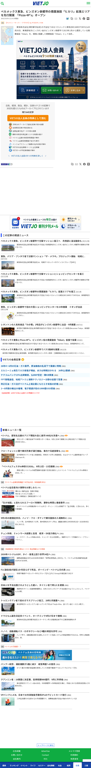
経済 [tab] (68, 765)
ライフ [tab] (33, 765)
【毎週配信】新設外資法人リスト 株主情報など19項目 (25, 549)
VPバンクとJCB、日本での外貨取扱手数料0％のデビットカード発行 (33, 694)
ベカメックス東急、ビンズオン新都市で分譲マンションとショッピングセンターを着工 (42, 273)
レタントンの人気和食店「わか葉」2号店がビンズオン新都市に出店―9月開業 (38, 324)
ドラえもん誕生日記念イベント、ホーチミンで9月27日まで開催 (31, 615)
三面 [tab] (86, 765)
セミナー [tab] (41, 765)
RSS (45, 758)
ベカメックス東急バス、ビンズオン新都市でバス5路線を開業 (30, 349)
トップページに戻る (46, 745)
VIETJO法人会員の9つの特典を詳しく (27, 155)
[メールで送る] (76, 18)
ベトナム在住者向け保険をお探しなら (19, 487)
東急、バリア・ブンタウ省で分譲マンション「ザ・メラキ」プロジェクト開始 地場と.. (43, 256)
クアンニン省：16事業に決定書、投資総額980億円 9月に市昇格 (32, 679)
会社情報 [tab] (50, 765)
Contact (45, 754)
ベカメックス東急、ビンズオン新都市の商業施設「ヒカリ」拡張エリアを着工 (38, 291)
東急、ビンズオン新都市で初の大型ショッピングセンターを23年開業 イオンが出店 (41, 306)
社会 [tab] (60, 765)
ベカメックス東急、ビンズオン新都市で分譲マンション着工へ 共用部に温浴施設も (41, 240)
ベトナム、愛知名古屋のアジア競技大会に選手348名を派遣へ (30, 435)
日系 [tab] (77, 765)
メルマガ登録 (74, 751)
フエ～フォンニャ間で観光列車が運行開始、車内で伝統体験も (31, 450)
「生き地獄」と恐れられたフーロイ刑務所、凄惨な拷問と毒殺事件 (33, 502)
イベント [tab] (24, 765)
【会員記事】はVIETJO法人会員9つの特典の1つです (20, 393)
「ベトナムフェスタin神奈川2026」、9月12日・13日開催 (28, 466)
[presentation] (4, 765)
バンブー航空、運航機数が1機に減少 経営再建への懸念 (28, 664)
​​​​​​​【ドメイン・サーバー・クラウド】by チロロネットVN (24, 23)
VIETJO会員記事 (12, 359)
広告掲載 (16, 751)
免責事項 (74, 758)
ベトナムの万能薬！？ (13, 646)
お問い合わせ (16, 754)
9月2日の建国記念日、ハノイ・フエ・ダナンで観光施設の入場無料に (34, 517)
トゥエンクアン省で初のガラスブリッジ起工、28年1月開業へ (30, 600)
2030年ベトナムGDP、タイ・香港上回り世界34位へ (26, 554)
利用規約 (74, 754)
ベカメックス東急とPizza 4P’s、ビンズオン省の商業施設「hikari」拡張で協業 (39, 339)
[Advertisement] (27, 191)
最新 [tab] (4, 765)
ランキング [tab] (14, 765)
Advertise (45, 751)
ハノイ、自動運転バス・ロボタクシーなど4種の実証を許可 (29, 631)
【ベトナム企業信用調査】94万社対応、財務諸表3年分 (25, 482)
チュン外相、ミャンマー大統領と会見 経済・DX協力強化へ (30, 533)
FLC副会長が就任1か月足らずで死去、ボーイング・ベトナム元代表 (33, 569)
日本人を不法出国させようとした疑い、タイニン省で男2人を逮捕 (32, 585)
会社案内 (16, 758)
